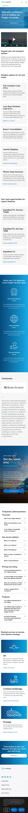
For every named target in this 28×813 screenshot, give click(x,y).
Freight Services (6, 5)
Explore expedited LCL (9, 262)
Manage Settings (6, 809)
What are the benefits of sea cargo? (12, 523)
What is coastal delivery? (11, 560)
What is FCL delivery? (10, 540)
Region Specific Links (6, 789)
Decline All (21, 809)
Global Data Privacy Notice (15, 801)
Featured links (5, 781)
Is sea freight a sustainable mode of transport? (12, 530)
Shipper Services (5, 785)
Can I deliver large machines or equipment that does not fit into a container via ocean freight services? (13, 609)
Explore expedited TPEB (10, 243)
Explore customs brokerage (11, 701)
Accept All (14, 809)
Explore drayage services (10, 732)
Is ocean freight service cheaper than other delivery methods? (13, 577)
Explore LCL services (9, 121)
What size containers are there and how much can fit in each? (13, 583)
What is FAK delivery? (10, 550)
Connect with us (14, 23)
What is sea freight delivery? (12, 518)
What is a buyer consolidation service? (12, 555)
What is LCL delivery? (10, 545)
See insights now (14, 491)
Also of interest (5, 793)
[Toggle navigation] (26, 2)
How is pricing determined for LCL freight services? (13, 571)
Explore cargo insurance (10, 184)
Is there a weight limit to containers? (11, 590)
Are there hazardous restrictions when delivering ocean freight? (12, 618)
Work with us (14, 755)
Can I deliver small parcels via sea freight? (12, 601)
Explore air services (8, 667)
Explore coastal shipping (10, 163)
